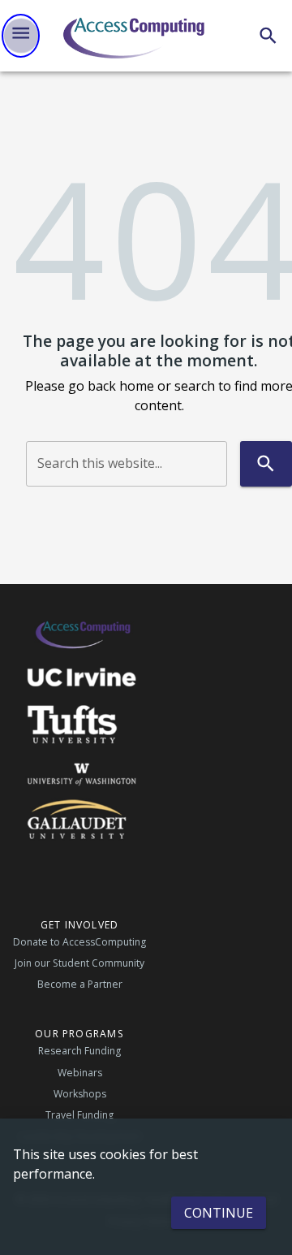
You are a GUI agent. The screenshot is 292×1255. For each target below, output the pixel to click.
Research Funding (79, 1051)
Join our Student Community (79, 963)
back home (121, 386)
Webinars (80, 1073)
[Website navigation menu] (20, 35)
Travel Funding (79, 1115)
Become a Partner (79, 984)
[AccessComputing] (135, 35)
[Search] (268, 35)
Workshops (80, 1094)
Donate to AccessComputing (79, 942)
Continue (218, 1213)
